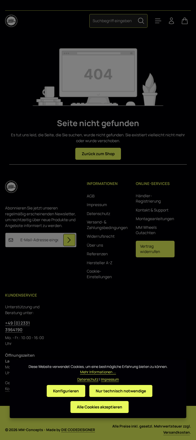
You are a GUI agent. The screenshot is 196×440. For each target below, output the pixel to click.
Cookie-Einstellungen (99, 274)
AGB (90, 196)
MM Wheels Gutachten (146, 230)
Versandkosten (176, 432)
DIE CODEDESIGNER (78, 429)
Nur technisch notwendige (121, 391)
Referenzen (97, 254)
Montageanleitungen (155, 218)
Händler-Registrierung (148, 198)
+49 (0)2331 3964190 (17, 326)
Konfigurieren (66, 391)
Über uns (95, 245)
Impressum (97, 204)
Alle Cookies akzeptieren (99, 407)
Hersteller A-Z (99, 262)
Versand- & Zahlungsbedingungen (107, 224)
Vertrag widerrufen (150, 249)
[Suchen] (141, 21)
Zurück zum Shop (98, 153)
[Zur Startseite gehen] (11, 21)
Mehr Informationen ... (98, 371)
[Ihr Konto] (171, 21)
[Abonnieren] (69, 240)
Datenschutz (98, 213)
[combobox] (112, 21)
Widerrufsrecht (101, 236)
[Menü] (158, 21)
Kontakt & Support (152, 210)
